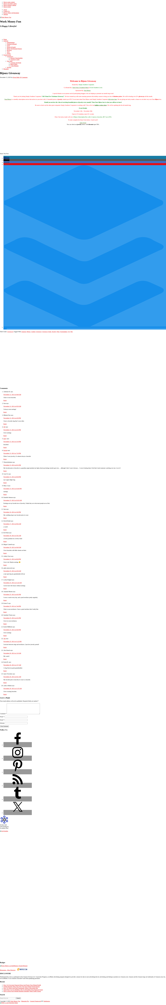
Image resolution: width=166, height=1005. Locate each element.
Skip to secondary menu (10, 3)
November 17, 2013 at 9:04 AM (12, 524)
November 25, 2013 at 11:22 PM (12, 641)
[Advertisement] (31, 33)
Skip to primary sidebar (9, 5)
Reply (5, 400)
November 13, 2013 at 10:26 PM (12, 488)
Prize (58, 331)
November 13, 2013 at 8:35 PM (12, 465)
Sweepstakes (63, 331)
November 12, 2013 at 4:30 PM (12, 418)
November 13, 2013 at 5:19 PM (12, 441)
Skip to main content (9, 2)
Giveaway (39, 331)
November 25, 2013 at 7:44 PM (12, 606)
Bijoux (28, 331)
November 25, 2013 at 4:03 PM (12, 594)
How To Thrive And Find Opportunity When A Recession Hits (20, 988)
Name (2, 716)
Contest (33, 331)
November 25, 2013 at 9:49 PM (12, 630)
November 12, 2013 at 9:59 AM (12, 406)
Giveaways (10, 331)
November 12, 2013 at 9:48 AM (12, 394)
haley (4, 438)
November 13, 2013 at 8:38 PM (12, 477)
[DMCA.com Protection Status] (9, 1003)
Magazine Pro (25, 1001)
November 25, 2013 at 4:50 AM (12, 571)
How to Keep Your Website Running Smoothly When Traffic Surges (22, 991)
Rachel (5, 450)
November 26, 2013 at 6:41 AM (12, 677)
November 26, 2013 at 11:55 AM (12, 688)
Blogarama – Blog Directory (8, 970)
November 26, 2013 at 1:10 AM (12, 653)
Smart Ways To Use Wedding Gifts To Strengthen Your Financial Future (23, 989)
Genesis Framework (35, 1001)
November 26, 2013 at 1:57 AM (12, 665)
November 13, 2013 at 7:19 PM (12, 453)
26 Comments (23, 77)
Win (71, 331)
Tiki (4, 638)
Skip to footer (7, 7)
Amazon (23, 331)
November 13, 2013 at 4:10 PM (12, 430)
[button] (6, 158)
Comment (3, 713)
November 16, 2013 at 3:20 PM (12, 512)
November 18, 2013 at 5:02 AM (12, 535)
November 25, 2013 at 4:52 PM (12, 618)
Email (2, 720)
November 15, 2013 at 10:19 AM (12, 500)
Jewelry (54, 331)
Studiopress (47, 1001)
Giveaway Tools (46, 331)
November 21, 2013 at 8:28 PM (12, 559)
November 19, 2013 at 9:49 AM (12, 547)
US (69, 331)
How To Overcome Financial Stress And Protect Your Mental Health (22, 985)
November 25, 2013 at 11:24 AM (12, 582)
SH (4, 427)
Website (2, 723)
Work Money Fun (15, 1001)
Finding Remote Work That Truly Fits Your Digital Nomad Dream (21, 986)
